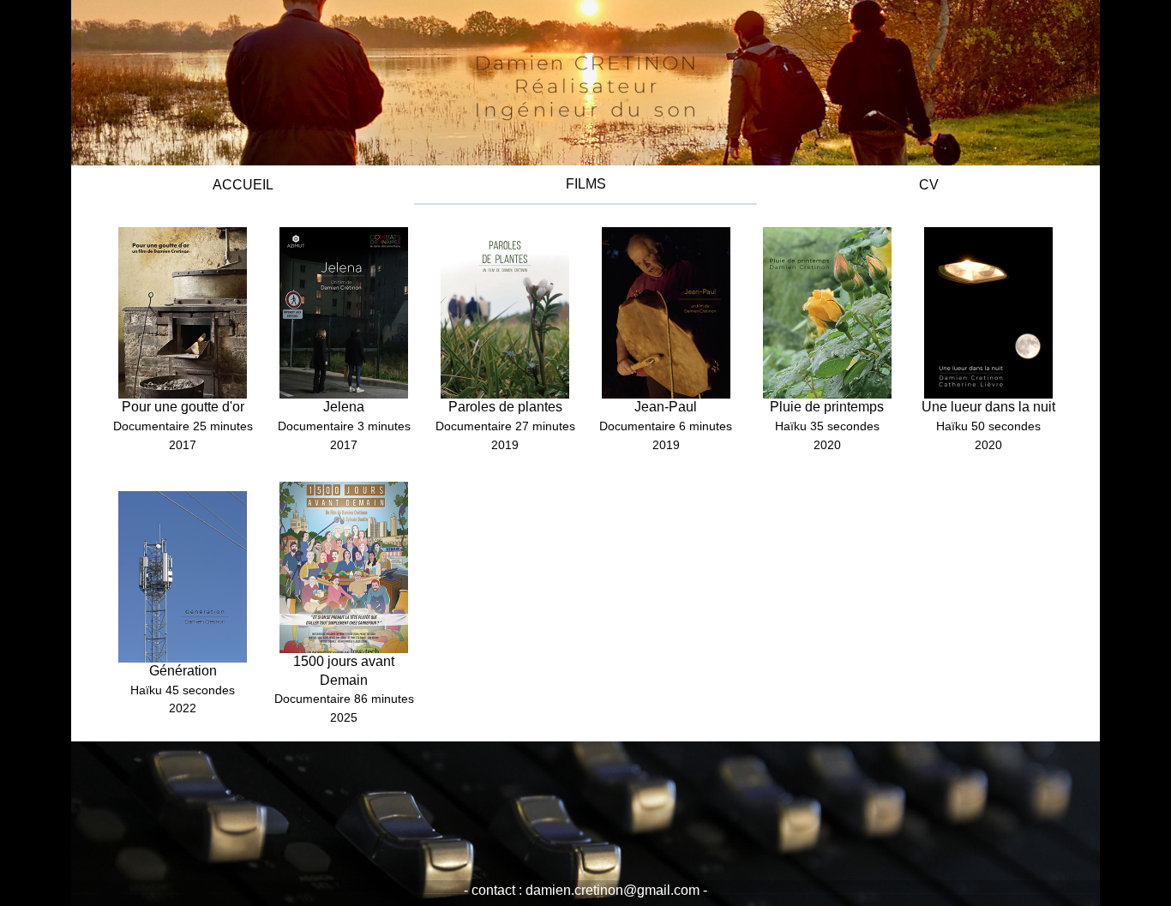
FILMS (586, 184)
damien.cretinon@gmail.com (614, 890)
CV (929, 184)
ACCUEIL (243, 184)
